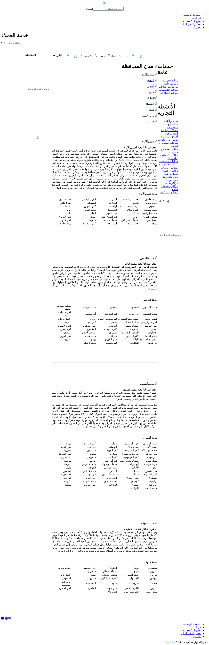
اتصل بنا (197, 27)
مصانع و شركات (169, 192)
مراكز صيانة (171, 183)
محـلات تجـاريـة (169, 130)
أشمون (150, 86)
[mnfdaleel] (2, 618)
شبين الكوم (148, 74)
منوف (151, 92)
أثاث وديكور (171, 133)
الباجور (150, 80)
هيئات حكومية (170, 80)
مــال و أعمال (170, 173)
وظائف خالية (171, 83)
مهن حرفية (172, 180)
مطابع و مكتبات (169, 167)
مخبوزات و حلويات (168, 139)
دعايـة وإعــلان (170, 170)
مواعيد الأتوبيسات (168, 89)
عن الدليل (196, 18)
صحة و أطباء (171, 121)
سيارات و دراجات (168, 161)
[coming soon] (9, 618)
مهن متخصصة (170, 177)
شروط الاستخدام (192, 21)
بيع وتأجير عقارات (168, 86)
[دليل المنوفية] (38, 138)
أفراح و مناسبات (169, 136)
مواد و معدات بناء (168, 164)
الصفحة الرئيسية (192, 14)
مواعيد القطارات (169, 93)
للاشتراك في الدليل (190, 24)
